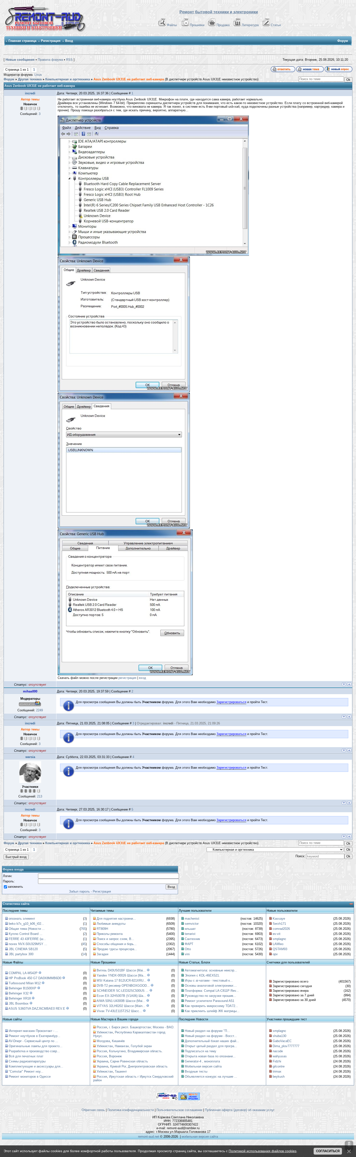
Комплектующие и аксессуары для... (36, 1066)
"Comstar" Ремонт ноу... (26, 1071)
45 (84, 944)
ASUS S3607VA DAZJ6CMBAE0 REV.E (36, 1008)
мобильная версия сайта (200, 1136)
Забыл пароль (79, 891)
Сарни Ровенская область (129, 1061)
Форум (9, 79)
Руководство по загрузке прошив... (210, 996)
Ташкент (121, 1071)
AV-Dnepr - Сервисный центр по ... (33, 1041)
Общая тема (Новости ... (27, 929)
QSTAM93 (280, 949)
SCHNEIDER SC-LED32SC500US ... (122, 990)
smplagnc (279, 939)
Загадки (102, 954)
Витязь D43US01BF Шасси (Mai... (121, 970)
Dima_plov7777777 (286, 1046)
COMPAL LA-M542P (23, 973)
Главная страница (22, 41)
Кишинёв (118, 1041)
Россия (102, 1027)
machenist (192, 918)
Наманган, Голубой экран (133, 1046)
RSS (69, 59)
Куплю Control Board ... (25, 934)
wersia (30, 757)
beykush (279, 1076)
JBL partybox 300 (21, 954)
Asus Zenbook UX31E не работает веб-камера (128, 79)
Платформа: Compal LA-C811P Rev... (212, 990)
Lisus (38, 74)
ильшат (190, 929)
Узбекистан (105, 1032)
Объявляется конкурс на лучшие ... (211, 1076)
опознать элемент (22, 918)
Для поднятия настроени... (116, 918)
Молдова (103, 1041)
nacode (278, 1051)
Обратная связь (93, 1110)
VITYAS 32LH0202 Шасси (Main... (121, 1006)
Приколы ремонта (110, 934)
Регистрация (51, 41)
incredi (30, 93)
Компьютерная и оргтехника (67, 79)
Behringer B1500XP (22, 988)
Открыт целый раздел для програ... (211, 1046)
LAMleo (278, 944)
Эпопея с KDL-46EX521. (202, 975)
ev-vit (276, 934)
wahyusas (280, 1056)
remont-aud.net (148, 1136)
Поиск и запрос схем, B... (115, 939)
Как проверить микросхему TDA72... (211, 1006)
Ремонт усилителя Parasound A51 (209, 1001)
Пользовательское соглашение (179, 1110)
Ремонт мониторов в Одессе (30, 1076)
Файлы (172, 25)
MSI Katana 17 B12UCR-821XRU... (121, 980)
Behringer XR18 (20, 998)
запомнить (15, 886)
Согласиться (328, 1151)
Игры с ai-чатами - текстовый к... (209, 980)
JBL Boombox (19, 1003)
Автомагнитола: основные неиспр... (211, 970)
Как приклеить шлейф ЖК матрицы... (212, 1011)
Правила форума (50, 59)
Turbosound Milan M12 (25, 983)
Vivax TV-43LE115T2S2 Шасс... (119, 1011)
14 (84, 954)
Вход (69, 41)
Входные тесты (196, 1071)
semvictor (192, 923)
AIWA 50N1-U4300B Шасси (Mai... (120, 1001)
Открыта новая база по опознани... (210, 1056)
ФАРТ (189, 944)
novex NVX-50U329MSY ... (28, 944)
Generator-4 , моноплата (202, 1061)
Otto (188, 949)
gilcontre (279, 1066)
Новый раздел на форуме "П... (207, 1031)
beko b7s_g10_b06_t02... (26, 923)
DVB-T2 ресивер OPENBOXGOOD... (123, 985)
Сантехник (192, 939)
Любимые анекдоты (111, 923)
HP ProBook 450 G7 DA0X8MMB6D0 (35, 978)
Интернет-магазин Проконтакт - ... (33, 1031)
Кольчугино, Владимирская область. (136, 1051)
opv (275, 954)
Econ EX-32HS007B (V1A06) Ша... (121, 996)
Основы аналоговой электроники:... (211, 985)
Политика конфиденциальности (131, 1110)
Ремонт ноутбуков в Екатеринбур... (34, 1036)
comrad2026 (281, 929)
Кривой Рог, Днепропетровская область (139, 1066)
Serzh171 (279, 923)
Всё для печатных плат (26, 1056)
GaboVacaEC (282, 1041)
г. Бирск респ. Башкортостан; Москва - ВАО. (141, 1027)
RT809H (102, 929)
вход (142, 678)
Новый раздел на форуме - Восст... (211, 1036)
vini (187, 954)
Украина (102, 1061)
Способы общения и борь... (117, 944)
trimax (277, 1071)
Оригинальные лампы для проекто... (35, 1046)
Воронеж (115, 1056)
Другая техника (30, 79)
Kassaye (279, 918)
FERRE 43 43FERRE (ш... (27, 939)
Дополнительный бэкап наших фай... (212, 1041)
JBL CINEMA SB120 (23, 949)
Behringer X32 (19, 993)
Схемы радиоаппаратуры (27, 1061)
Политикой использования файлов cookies (262, 1151)
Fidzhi (277, 1061)
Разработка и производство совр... (34, 1051)
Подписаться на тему (200, 1051)
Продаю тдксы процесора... (117, 949)
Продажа (223, 25)
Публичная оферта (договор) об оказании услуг (240, 1110)
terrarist (190, 934)
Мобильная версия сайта (203, 1066)
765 (83, 929)
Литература (250, 25)
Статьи (276, 25)
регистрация (127, 678)
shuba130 (279, 1036)
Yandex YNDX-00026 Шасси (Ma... (121, 975)
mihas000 (30, 691)
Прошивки (197, 25)
